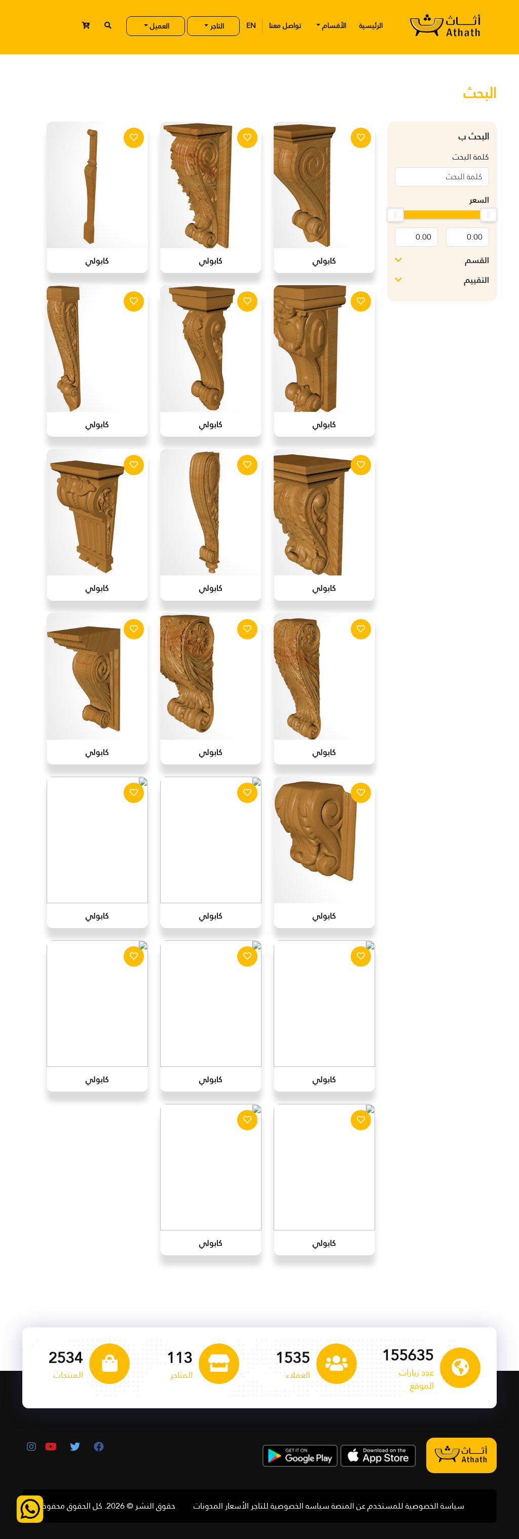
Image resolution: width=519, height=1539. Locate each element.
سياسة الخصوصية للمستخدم (415, 1506)
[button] (85, 25)
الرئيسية (371, 25)
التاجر (216, 25)
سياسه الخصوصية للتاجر (290, 1506)
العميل (158, 25)
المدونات (208, 1506)
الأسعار (237, 1506)
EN (251, 25)
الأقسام (333, 25)
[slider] (488, 215)
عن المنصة (348, 1506)
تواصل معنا (285, 25)
